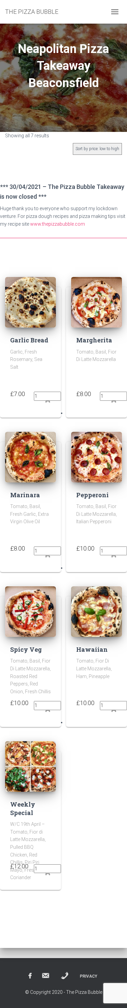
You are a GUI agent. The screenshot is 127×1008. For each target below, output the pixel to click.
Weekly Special (22, 808)
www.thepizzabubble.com (57, 224)
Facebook (30, 976)
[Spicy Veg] (30, 611)
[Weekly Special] (30, 765)
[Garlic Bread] (30, 302)
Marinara (25, 495)
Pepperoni (92, 495)
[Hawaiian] (96, 611)
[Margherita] (96, 302)
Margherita (94, 340)
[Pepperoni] (96, 456)
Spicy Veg (26, 649)
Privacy (88, 976)
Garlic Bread (29, 340)
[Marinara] (30, 456)
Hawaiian (92, 649)
